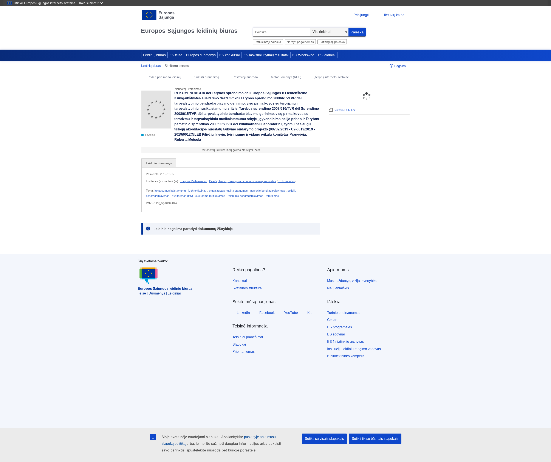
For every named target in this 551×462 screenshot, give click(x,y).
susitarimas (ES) (183, 195)
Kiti (309, 313)
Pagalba (400, 66)
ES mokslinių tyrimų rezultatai (266, 55)
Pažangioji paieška (332, 42)
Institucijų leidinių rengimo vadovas (354, 349)
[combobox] (281, 32)
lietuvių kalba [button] (394, 15)
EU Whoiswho (303, 55)
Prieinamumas (243, 351)
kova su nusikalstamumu (171, 190)
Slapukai (239, 344)
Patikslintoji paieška (268, 42)
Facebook (267, 313)
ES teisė (175, 55)
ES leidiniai (327, 55)
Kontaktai (239, 281)
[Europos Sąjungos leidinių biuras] (158, 15)
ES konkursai (229, 55)
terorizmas (272, 195)
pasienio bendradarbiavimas (268, 190)
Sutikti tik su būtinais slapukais (375, 438)
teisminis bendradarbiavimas (246, 195)
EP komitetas (286, 181)
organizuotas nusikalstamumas (229, 190)
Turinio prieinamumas (343, 313)
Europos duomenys (201, 55)
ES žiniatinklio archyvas (345, 341)
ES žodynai (336, 334)
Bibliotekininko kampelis (345, 356)
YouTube (291, 313)
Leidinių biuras (154, 55)
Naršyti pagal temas (300, 42)
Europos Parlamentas (193, 181)
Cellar (331, 320)
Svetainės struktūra (247, 288)
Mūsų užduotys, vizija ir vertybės (351, 281)
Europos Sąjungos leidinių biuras (189, 30)
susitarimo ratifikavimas (210, 195)
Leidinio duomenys (159, 163)
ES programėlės (339, 327)
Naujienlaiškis (338, 288)
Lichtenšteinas (197, 190)
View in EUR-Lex (345, 110)
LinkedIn (243, 313)
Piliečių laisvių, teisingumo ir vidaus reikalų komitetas (242, 181)
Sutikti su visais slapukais (324, 438)
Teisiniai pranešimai (247, 337)
